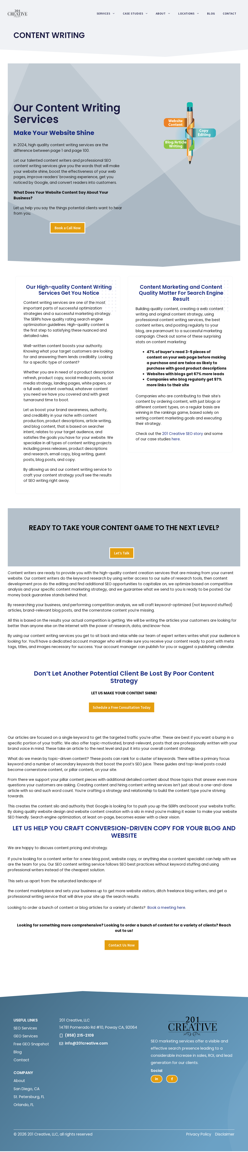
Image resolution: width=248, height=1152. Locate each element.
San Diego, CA (27, 1089)
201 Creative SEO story (182, 433)
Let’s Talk (121, 553)
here (176, 439)
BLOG (212, 828)
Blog (211, 13)
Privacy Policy (198, 1134)
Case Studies (133, 13)
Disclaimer (224, 1134)
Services (103, 13)
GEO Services (26, 1036)
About (161, 13)
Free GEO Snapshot (31, 1044)
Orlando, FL (24, 1104)
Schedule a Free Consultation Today (121, 707)
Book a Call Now (67, 228)
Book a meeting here (166, 907)
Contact (229, 13)
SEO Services (25, 1028)
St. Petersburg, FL (29, 1096)
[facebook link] (172, 1079)
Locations (186, 13)
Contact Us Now (121, 945)
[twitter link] (156, 1079)
